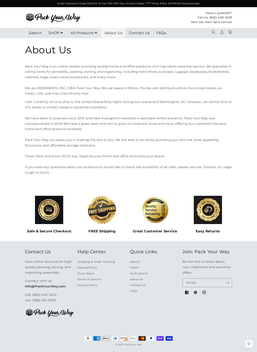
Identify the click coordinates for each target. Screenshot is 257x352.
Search (35, 33)
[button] (213, 32)
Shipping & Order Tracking (96, 261)
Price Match (86, 273)
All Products (82, 33)
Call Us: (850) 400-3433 (214, 17)
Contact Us (139, 33)
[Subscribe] (228, 282)
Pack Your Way (133, 344)
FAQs (161, 33)
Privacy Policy (88, 285)
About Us (113, 33)
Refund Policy (87, 267)
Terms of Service (89, 279)
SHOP (54, 33)
